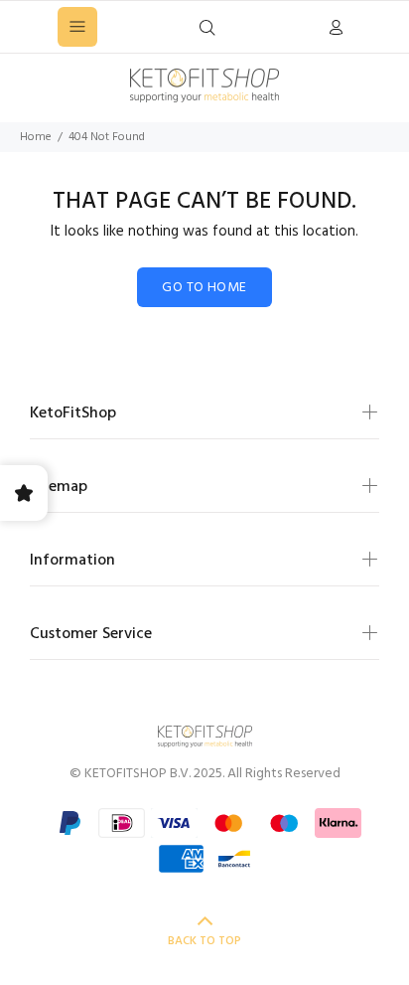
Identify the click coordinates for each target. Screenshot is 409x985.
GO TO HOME (204, 287)
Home (36, 137)
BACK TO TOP (204, 941)
